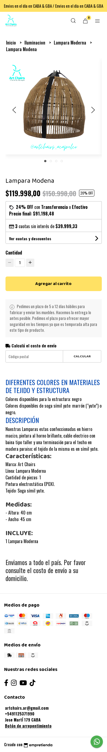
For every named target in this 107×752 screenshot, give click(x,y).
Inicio (11, 42)
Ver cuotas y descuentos (30, 238)
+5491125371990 (19, 714)
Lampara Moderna (70, 42)
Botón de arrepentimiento (28, 726)
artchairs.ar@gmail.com (27, 708)
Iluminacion (35, 42)
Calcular (82, 356)
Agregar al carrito (53, 283)
